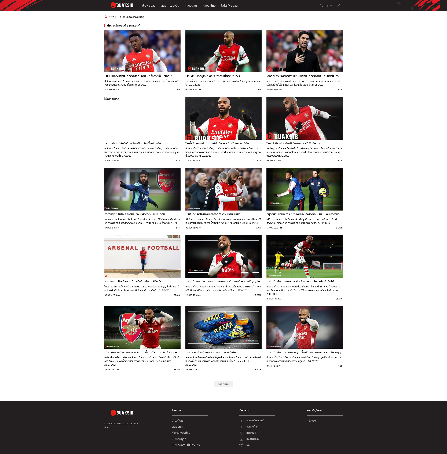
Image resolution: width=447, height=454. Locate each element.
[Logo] (121, 6)
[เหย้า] (105, 17)
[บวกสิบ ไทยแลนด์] (327, 5)
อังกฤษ (312, 421)
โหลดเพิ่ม (223, 384)
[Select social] (328, 6)
